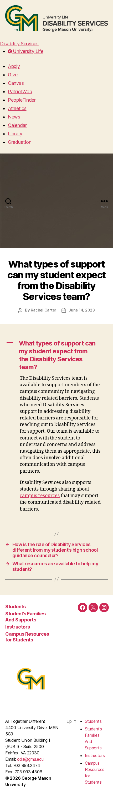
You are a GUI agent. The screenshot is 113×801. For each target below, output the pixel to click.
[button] (56, 355)
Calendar (17, 125)
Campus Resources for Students (27, 637)
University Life (27, 51)
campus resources (40, 496)
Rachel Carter (43, 310)
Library (15, 133)
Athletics (17, 108)
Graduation (19, 142)
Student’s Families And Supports (25, 616)
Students (15, 606)
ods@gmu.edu (30, 759)
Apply (14, 66)
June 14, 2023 (82, 310)
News (14, 117)
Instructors (17, 627)
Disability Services (19, 43)
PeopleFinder (22, 100)
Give (13, 74)
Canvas (16, 83)
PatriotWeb (20, 91)
